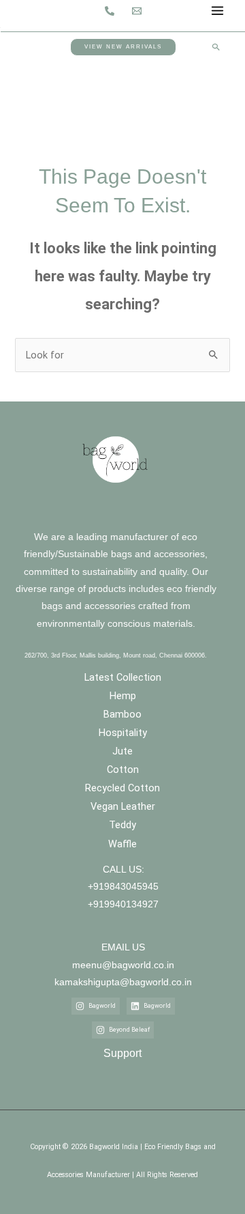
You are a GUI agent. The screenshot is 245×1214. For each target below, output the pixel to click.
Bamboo (122, 714)
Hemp (123, 696)
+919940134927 (123, 904)
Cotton (123, 769)
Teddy (122, 825)
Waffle (122, 844)
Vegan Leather (123, 806)
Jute (122, 751)
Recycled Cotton (122, 788)
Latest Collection (122, 677)
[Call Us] (109, 10)
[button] (123, 47)
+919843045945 (123, 886)
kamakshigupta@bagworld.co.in (123, 982)
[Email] (136, 10)
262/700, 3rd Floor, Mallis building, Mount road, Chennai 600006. (115, 655)
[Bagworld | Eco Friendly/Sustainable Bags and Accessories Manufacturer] (24, 10)
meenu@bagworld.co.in (123, 965)
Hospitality (123, 732)
